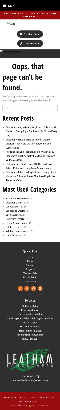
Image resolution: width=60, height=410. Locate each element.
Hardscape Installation (30, 314)
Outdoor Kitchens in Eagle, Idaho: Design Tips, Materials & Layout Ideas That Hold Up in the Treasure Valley (31, 176)
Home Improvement (17, 198)
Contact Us (30, 281)
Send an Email (32, 33)
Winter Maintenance (17, 231)
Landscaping (12, 206)
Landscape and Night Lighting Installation (30, 318)
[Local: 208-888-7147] (20, 288)
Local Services (13, 234)
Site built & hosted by (30, 405)
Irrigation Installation (30, 330)
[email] (26, 288)
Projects (30, 269)
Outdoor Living (14, 202)
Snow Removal (30, 338)
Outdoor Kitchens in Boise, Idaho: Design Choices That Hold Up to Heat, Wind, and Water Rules (28, 143)
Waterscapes (30, 322)
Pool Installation (30, 310)
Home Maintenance (16, 222)
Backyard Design (15, 218)
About (30, 260)
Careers (30, 264)
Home (30, 256)
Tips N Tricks (30, 277)
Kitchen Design (14, 226)
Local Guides (13, 214)
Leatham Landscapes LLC (31, 397)
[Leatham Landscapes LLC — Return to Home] (29, 24)
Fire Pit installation (30, 326)
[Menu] (4, 5)
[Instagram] (40, 288)
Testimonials (30, 273)
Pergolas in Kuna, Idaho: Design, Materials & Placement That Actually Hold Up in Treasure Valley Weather (30, 155)
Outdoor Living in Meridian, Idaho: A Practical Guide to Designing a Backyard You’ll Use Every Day (31, 131)
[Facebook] (33, 288)
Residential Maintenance (30, 334)
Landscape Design (15, 210)
